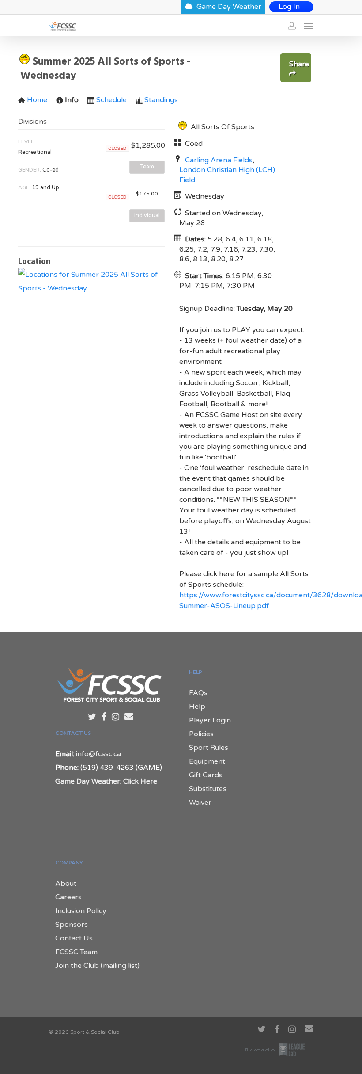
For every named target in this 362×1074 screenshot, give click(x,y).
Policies (201, 734)
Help (197, 706)
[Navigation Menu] (308, 25)
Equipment (207, 761)
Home (37, 100)
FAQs (198, 692)
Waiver (200, 802)
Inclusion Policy (80, 910)
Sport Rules (208, 747)
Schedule (111, 100)
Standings (161, 100)
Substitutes (207, 788)
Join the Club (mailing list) (97, 965)
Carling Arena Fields (219, 160)
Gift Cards (205, 775)
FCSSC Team (76, 952)
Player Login (210, 720)
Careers (68, 897)
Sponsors (71, 924)
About (65, 883)
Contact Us (74, 938)
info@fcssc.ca (98, 753)
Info (72, 100)
